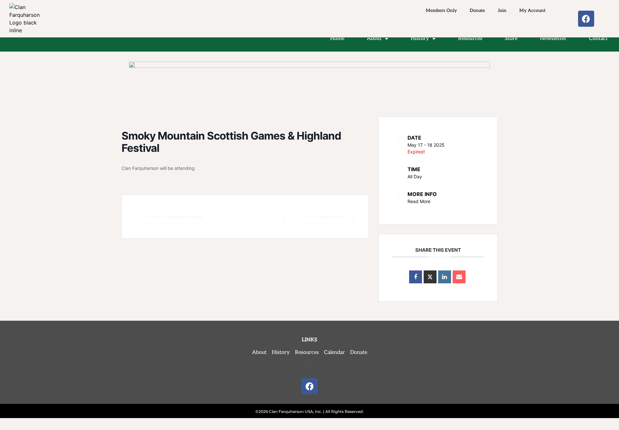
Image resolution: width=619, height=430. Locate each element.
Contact (598, 38)
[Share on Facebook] (415, 276)
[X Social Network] (430, 276)
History (420, 38)
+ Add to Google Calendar (175, 217)
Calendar (334, 352)
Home (337, 38)
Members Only (441, 10)
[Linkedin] (444, 276)
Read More (419, 201)
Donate (477, 10)
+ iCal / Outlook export (319, 217)
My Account (532, 10)
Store (511, 38)
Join (502, 10)
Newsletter (553, 38)
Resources (470, 38)
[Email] (459, 276)
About (374, 38)
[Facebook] (586, 19)
